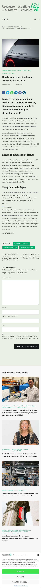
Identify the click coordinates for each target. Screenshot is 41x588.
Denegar (20, 577)
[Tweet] (7, 92)
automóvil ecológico (9, 71)
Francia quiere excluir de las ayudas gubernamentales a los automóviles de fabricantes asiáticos (20, 538)
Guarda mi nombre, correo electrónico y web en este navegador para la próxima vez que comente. (20, 337)
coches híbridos (6, 406)
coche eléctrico (6, 449)
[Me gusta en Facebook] (20, 92)
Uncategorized (6, 531)
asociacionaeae (6, 84)
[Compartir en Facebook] (3, 92)
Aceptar (20, 571)
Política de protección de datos (21, 585)
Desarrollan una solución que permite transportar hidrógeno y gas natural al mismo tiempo (10, 257)
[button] (38, 555)
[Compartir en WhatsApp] (11, 92)
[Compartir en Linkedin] (16, 92)
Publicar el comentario (27, 347)
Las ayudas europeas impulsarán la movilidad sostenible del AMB (29, 256)
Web (3, 325)
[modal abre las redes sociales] (24, 92)
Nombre (5, 308)
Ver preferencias (20, 582)
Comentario (7, 278)
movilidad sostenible (17, 406)
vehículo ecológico (23, 71)
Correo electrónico (10, 316)
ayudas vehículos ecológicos (22, 530)
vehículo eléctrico (8, 73)
